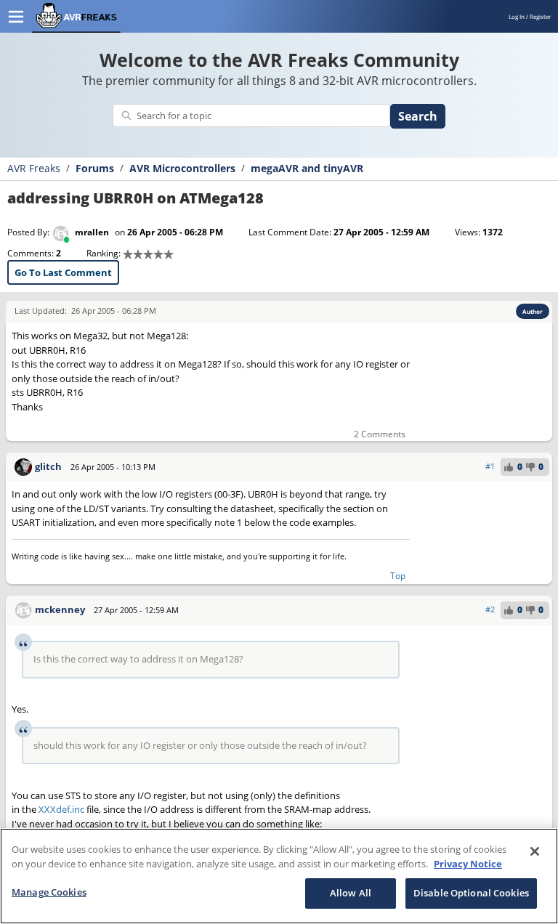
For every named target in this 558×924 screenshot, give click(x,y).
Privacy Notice (468, 863)
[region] (279, 876)
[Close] (535, 851)
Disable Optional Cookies (471, 892)
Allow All (350, 892)
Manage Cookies (49, 892)
